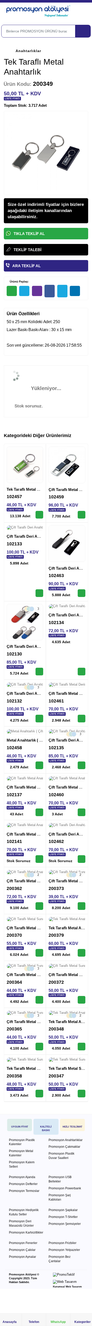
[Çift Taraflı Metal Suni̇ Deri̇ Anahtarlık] (25, 919)
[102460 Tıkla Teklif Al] (81, 812)
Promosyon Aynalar (22, 1257)
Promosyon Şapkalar (63, 1210)
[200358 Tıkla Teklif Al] (39, 1093)
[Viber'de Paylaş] (37, 291)
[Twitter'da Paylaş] (62, 291)
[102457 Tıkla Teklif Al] (39, 515)
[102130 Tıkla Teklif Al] (39, 671)
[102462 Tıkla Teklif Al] (81, 859)
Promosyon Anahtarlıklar (66, 1140)
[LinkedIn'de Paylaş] (75, 291)
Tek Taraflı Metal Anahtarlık (31, 489)
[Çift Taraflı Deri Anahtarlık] (25, 527)
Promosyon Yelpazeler (64, 1250)
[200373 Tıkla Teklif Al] (81, 906)
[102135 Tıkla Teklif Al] (81, 765)
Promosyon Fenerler (23, 1243)
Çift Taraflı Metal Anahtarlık (31, 787)
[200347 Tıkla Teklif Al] (81, 1093)
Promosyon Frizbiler (62, 1243)
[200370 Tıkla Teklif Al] (39, 953)
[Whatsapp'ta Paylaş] (12, 291)
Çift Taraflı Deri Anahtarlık (30, 536)
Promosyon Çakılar (22, 1250)
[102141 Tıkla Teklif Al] (39, 859)
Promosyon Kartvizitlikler (26, 1232)
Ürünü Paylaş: (19, 281)
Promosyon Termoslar (24, 1191)
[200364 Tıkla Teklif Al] (39, 1000)
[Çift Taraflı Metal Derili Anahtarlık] (67, 684)
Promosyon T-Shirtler (63, 1217)
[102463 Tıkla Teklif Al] (81, 593)
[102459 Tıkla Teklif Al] (81, 515)
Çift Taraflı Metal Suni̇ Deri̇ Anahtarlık (40, 928)
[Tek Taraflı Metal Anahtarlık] (25, 465)
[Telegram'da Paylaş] (24, 291)
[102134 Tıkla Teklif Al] (81, 671)
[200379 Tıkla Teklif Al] (81, 953)
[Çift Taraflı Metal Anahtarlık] (67, 465)
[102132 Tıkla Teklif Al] (39, 718)
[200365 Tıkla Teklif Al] (39, 1046)
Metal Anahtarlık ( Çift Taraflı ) (33, 740)
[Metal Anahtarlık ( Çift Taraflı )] (25, 731)
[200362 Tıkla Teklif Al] (39, 906)
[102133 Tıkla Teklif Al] (39, 593)
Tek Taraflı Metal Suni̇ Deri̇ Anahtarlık (40, 1068)
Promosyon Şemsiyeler (65, 1224)
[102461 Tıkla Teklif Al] (81, 718)
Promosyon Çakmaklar (64, 1146)
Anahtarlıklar (28, 51)
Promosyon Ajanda (22, 1177)
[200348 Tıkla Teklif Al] (81, 1046)
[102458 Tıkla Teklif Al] (39, 765)
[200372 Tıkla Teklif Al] (81, 1000)
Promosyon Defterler (23, 1184)
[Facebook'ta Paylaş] (49, 291)
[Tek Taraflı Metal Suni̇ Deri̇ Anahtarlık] (25, 1059)
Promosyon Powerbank (65, 1188)
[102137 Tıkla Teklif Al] (39, 812)
